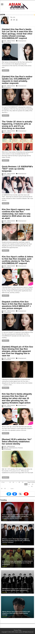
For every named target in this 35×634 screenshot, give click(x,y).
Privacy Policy (17, 630)
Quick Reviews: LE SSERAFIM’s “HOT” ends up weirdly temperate (17, 168)
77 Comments (7, 312)
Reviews (20, 447)
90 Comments (7, 132)
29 (22, 482)
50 (1, 488)
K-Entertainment (21, 40)
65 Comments (7, 359)
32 (32, 484)
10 (10, 482)
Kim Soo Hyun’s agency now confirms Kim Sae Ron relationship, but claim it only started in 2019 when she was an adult (16, 213)
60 (5, 488)
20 (13, 482)
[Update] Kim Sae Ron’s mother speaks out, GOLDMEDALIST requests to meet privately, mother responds (17, 79)
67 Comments (7, 222)
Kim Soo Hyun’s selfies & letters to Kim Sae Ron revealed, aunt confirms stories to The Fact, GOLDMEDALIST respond (17, 259)
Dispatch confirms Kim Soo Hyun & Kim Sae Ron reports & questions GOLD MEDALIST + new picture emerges (17, 305)
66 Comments (7, 267)
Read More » (5, 70)
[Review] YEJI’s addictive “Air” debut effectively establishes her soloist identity (17, 441)
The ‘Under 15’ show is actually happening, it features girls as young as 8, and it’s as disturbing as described (17, 124)
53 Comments (7, 175)
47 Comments (7, 406)
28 (19, 482)
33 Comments (7, 449)
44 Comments (7, 42)
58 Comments (7, 87)
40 (32, 486)
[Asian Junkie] (17, 5)
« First (2, 482)
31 (29, 484)
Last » (12, 488)
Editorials (5, 447)
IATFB (4, 40)
